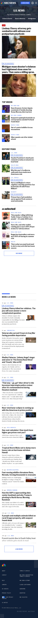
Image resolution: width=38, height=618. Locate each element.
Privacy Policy (6, 593)
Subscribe (22, 588)
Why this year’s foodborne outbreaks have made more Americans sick (21, 172)
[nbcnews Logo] (4, 565)
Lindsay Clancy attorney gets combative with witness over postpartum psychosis (16, 31)
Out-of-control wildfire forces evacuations (22, 128)
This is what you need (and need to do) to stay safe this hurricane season (23, 246)
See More (19, 253)
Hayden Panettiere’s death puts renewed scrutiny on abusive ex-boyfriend (22, 160)
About (3, 570)
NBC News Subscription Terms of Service (26, 575)
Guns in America (20, 18)
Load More (19, 549)
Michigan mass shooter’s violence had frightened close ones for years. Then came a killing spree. (19, 69)
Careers (4, 584)
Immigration (32, 18)
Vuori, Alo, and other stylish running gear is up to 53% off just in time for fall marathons (22, 226)
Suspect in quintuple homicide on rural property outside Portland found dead (23, 119)
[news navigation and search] (36, 3)
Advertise (22, 593)
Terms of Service (25, 570)
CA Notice (5, 602)
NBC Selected (23, 597)
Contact (4, 575)
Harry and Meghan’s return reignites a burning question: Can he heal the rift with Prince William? (23, 185)
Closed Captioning (25, 584)
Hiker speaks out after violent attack (22, 138)
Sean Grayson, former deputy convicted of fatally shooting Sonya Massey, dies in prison (21, 110)
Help (3, 580)
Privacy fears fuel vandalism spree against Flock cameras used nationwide (21, 199)
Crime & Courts (7, 18)
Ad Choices (5, 588)
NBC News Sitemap (25, 580)
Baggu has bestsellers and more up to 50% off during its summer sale (22, 236)
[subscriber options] (32, 3)
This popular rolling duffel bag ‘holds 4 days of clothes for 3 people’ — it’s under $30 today (22, 217)
